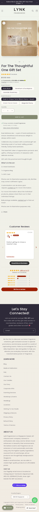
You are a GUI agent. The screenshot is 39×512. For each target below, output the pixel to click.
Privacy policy (19, 504)
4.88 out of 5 (24, 270)
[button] (2, 11)
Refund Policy (8, 421)
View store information (11, 128)
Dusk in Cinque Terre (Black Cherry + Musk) (18, 99)
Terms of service (29, 504)
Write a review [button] (19, 289)
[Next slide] (36, 247)
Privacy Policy (8, 417)
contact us (11, 188)
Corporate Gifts (9, 388)
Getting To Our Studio (11, 409)
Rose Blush (7, 88)
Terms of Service (9, 425)
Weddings (7, 401)
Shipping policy (20, 507)
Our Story (7, 384)
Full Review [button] (10, 257)
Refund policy (10, 504)
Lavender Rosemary (10, 92)
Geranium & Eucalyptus (23, 88)
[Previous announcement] (2, 3)
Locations (7, 405)
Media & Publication (10, 368)
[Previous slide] (2, 247)
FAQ (5, 372)
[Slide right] (23, 62)
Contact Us (7, 376)
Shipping (3, 82)
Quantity (4, 107)
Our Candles (8, 380)
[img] (11, 233)
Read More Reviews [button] (19, 263)
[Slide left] (16, 62)
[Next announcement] (37, 3)
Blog (5, 364)
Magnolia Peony (27, 103)
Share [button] (5, 212)
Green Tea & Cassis (11, 103)
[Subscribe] (33, 330)
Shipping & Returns (10, 413)
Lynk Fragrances (19, 502)
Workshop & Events (10, 397)
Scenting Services (10, 393)
